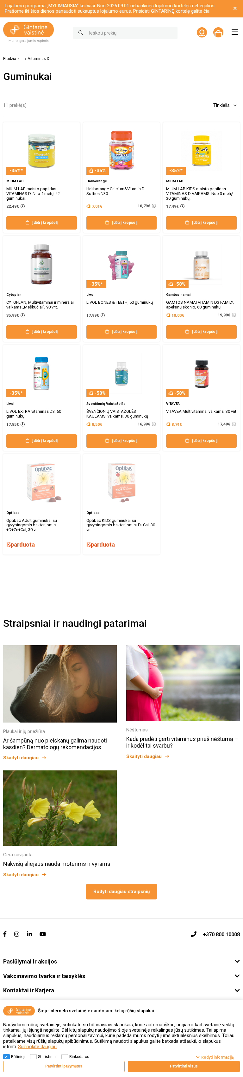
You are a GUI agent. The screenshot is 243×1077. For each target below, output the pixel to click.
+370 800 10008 (221, 934)
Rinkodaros (79, 1057)
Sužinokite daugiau (37, 1046)
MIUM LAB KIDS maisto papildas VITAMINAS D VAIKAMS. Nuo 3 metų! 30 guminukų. (199, 193)
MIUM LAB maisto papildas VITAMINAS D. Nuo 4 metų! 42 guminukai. (33, 193)
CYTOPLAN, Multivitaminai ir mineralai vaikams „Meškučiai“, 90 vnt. (40, 304)
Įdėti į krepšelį (45, 222)
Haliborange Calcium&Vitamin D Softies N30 (115, 191)
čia (206, 11)
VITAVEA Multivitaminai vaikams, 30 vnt (201, 411)
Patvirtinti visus (184, 1066)
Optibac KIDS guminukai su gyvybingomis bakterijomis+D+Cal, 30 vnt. (120, 525)
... (22, 59)
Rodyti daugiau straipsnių (121, 891)
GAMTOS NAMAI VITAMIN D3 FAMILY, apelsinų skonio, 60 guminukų (200, 304)
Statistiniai (47, 1057)
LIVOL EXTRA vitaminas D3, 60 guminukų (33, 413)
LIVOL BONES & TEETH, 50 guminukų (119, 302)
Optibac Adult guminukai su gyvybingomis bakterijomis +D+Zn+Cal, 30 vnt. (31, 525)
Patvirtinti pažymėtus (63, 1066)
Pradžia (9, 59)
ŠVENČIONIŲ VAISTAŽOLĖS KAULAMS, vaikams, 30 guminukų (117, 413)
